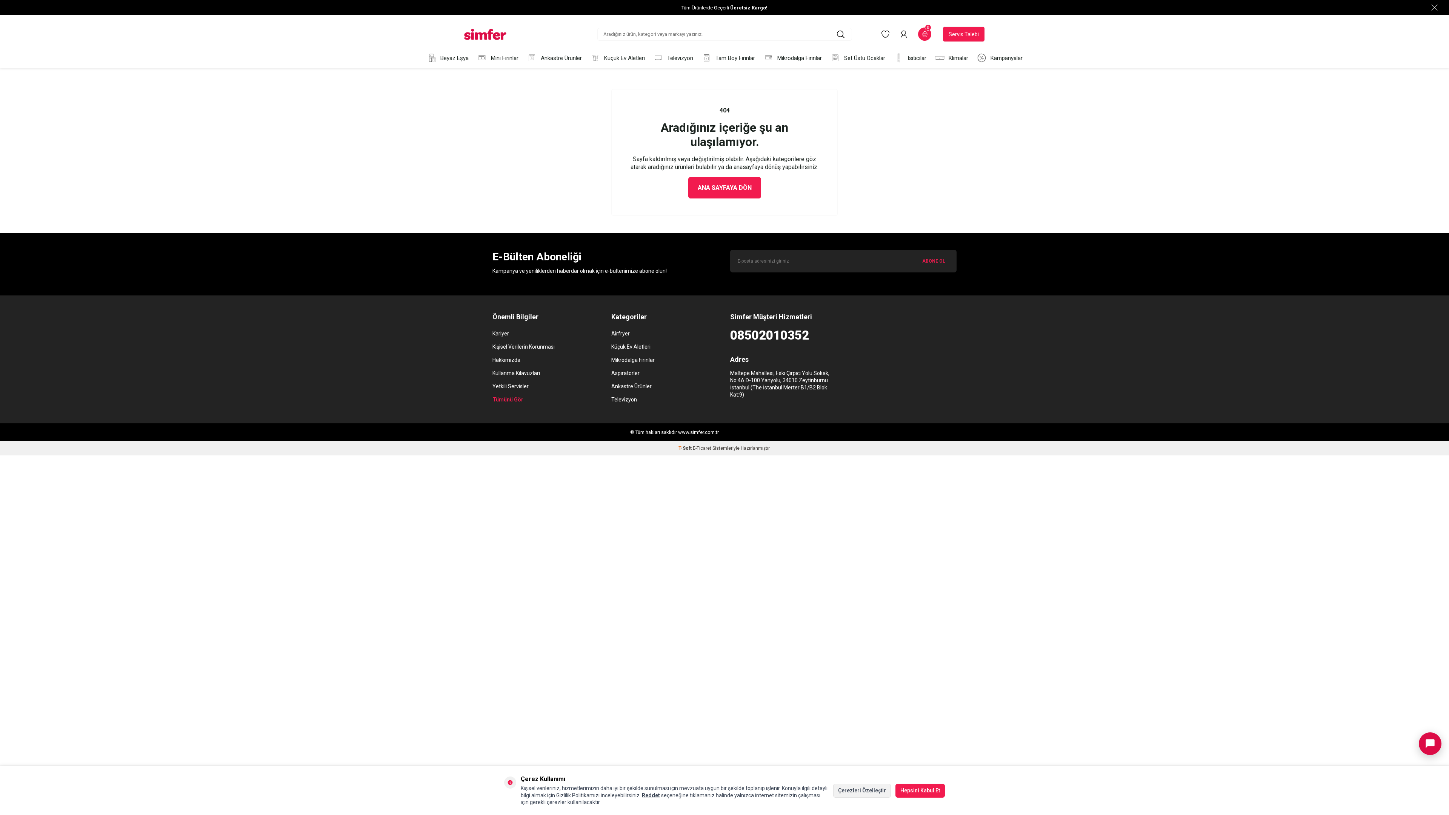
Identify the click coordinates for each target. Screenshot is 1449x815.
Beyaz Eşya (454, 58)
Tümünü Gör (507, 400)
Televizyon (680, 58)
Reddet (651, 795)
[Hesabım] (904, 34)
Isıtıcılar (917, 58)
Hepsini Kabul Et (920, 790)
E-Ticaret (702, 448)
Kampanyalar (1007, 58)
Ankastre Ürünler (561, 58)
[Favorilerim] (885, 34)
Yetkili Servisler (510, 386)
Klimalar (958, 58)
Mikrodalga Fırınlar (799, 58)
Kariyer (500, 334)
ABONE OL (933, 261)
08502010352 (769, 335)
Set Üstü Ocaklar (864, 58)
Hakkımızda (506, 360)
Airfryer (620, 334)
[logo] (485, 34)
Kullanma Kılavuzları (516, 373)
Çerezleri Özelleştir (862, 790)
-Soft (685, 448)
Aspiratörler (625, 373)
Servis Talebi (964, 34)
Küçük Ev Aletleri (624, 58)
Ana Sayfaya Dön (725, 187)
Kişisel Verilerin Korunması (523, 347)
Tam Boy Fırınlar (735, 58)
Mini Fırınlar (504, 58)
